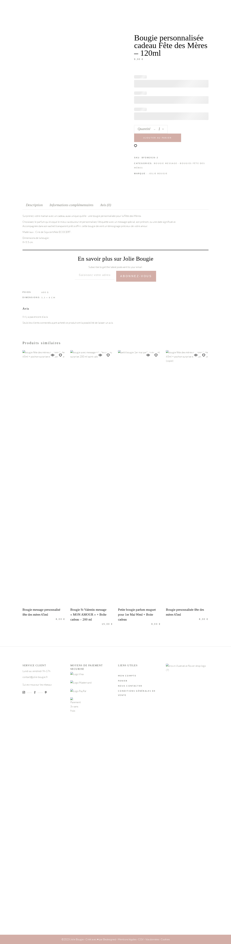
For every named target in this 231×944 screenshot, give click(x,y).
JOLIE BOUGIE (158, 173)
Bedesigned (109, 939)
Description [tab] (34, 205)
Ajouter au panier (157, 138)
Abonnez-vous (136, 276)
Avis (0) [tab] (105, 205)
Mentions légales (127, 939)
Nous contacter (130, 686)
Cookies (165, 939)
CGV (141, 939)
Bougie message (165, 163)
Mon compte (127, 676)
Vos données (152, 939)
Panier (123, 681)
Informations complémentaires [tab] (71, 205)
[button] (135, 145)
